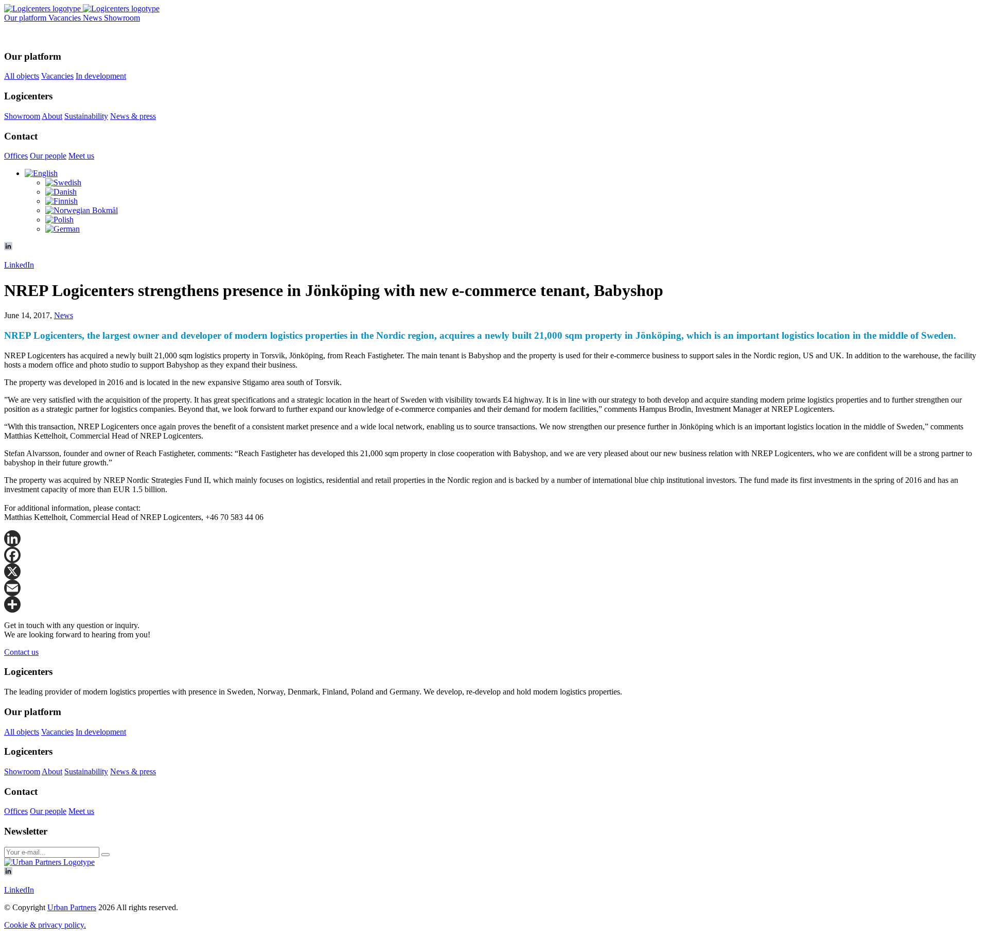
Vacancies (65, 17)
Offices (16, 155)
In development (101, 76)
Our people (48, 155)
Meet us (81, 155)
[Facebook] (494, 555)
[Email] (494, 588)
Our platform (26, 17)
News (93, 17)
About (52, 116)
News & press (133, 116)
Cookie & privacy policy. (45, 924)
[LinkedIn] (494, 538)
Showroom (122, 17)
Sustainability (86, 116)
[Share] (494, 604)
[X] (494, 571)
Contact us (21, 652)
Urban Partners (71, 907)
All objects (21, 76)
